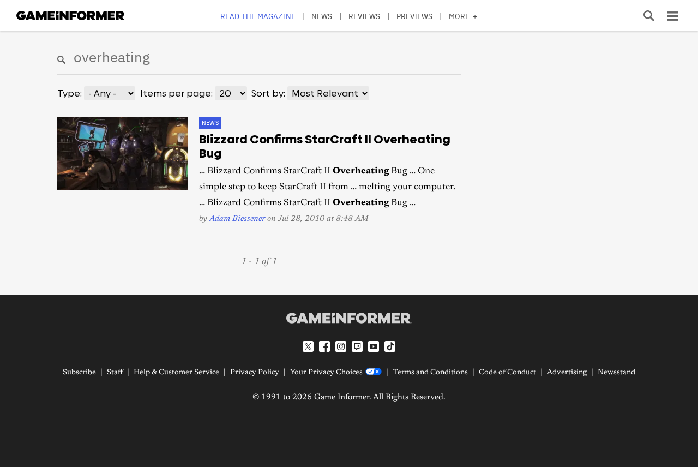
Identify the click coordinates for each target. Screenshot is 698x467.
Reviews (364, 16)
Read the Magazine (258, 16)
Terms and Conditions (430, 372)
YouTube (373, 346)
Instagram (340, 346)
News (321, 16)
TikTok (389, 346)
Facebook (324, 346)
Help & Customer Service (176, 372)
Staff (115, 372)
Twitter (308, 346)
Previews (414, 16)
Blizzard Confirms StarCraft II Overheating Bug (324, 147)
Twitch (357, 346)
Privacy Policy (254, 372)
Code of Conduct (507, 372)
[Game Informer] (349, 318)
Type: (69, 93)
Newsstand (616, 372)
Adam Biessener (237, 219)
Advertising (567, 372)
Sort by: (268, 93)
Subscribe (79, 372)
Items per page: (176, 93)
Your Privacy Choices (326, 372)
